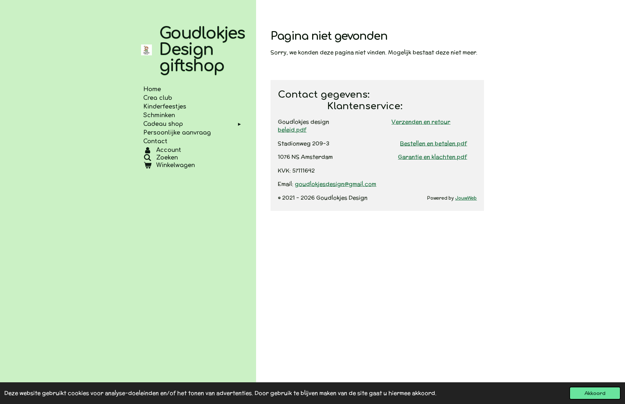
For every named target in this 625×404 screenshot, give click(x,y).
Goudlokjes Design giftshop (202, 49)
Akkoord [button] (594, 393)
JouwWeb (466, 198)
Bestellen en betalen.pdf (433, 143)
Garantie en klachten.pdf (432, 157)
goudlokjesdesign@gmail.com (335, 184)
